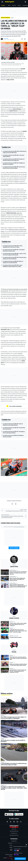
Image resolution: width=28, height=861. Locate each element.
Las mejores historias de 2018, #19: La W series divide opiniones (13, 155)
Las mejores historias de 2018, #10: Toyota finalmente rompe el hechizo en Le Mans (12, 266)
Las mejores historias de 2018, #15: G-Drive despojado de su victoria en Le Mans (12, 246)
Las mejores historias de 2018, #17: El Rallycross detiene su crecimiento (14, 163)
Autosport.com (14, 833)
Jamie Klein (5, 38)
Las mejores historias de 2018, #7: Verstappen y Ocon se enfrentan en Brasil (14, 432)
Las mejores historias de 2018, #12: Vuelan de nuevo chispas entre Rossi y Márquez (14, 258)
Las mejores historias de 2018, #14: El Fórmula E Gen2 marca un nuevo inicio (14, 250)
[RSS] (20, 821)
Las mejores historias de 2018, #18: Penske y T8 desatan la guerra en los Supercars (13, 159)
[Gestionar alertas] (15, 504)
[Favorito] (22, 39)
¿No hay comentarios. (14, 526)
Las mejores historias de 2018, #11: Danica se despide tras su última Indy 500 (13, 262)
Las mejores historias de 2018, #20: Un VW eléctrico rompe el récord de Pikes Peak (14, 152)
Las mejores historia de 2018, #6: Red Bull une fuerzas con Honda (13, 436)
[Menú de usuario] (25, 2)
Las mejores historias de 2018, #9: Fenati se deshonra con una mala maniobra (13, 424)
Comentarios (14, 841)
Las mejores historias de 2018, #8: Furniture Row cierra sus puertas (14, 428)
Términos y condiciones (9, 854)
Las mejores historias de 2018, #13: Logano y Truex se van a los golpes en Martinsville (14, 254)
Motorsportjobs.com (14, 831)
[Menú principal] (2, 2)
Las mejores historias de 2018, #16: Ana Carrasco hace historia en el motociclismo (14, 167)
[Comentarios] (25, 39)
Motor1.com (14, 829)
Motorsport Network (11, 857)
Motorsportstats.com (14, 835)
